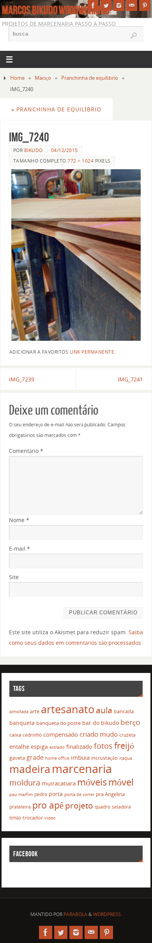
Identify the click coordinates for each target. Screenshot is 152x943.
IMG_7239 (21, 379)
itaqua (125, 758)
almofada (18, 711)
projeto (79, 805)
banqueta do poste (58, 722)
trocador (33, 817)
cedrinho (32, 735)
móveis (92, 781)
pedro (40, 794)
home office (57, 758)
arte (34, 711)
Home (17, 77)
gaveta (17, 757)
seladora (121, 806)
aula (104, 710)
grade (35, 757)
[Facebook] (93, 5)
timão (15, 818)
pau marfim (21, 794)
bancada (124, 711)
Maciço (43, 77)
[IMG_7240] (76, 255)
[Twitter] (106, 5)
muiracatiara (59, 783)
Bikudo (33, 150)
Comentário (26, 451)
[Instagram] (118, 5)
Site (14, 577)
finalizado (79, 746)
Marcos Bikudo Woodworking (56, 10)
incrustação (104, 757)
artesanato (67, 709)
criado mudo (99, 734)
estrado (57, 747)
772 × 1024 (80, 160)
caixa (15, 734)
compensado (60, 734)
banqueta (22, 722)
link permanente (92, 352)
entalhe (19, 746)
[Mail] (131, 5)
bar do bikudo (100, 722)
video (50, 818)
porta (56, 794)
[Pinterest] (144, 5)
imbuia (80, 757)
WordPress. (107, 914)
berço (130, 722)
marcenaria (82, 769)
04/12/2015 (64, 150)
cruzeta (127, 735)
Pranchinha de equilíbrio (89, 77)
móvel (121, 781)
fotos (103, 746)
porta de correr (79, 794)
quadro (102, 807)
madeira (29, 769)
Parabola (75, 914)
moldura (24, 782)
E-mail (19, 548)
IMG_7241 (130, 379)
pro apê (48, 805)
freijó (124, 745)
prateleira (20, 806)
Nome (19, 520)
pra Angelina (110, 794)
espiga (39, 746)
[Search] (134, 35)
